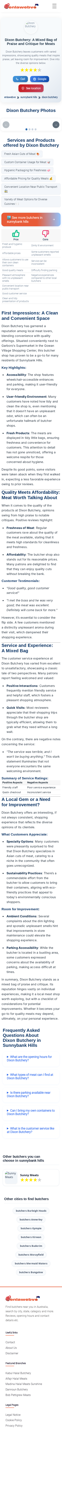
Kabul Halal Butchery (18, 1373)
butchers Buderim (31, 1245)
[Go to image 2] (29, 129)
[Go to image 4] (36, 129)
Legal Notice (13, 1414)
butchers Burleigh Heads (31, 1210)
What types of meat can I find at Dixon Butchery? (30, 1076)
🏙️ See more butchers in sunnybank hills (24, 220)
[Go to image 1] (26, 129)
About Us (11, 1347)
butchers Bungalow (31, 1272)
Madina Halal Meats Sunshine (24, 1384)
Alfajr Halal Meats (16, 1378)
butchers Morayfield (31, 1254)
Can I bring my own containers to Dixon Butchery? (31, 1112)
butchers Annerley (31, 1219)
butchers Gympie (31, 1228)
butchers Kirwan (31, 1237)
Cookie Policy (14, 1420)
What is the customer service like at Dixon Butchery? (30, 1130)
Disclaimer (12, 1353)
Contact (10, 1342)
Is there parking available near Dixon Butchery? (28, 1094)
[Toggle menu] (54, 6)
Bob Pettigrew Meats (18, 1395)
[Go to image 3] (32, 129)
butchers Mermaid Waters (31, 1263)
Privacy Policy (14, 1425)
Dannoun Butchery (17, 1389)
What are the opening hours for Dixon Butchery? (29, 1058)
